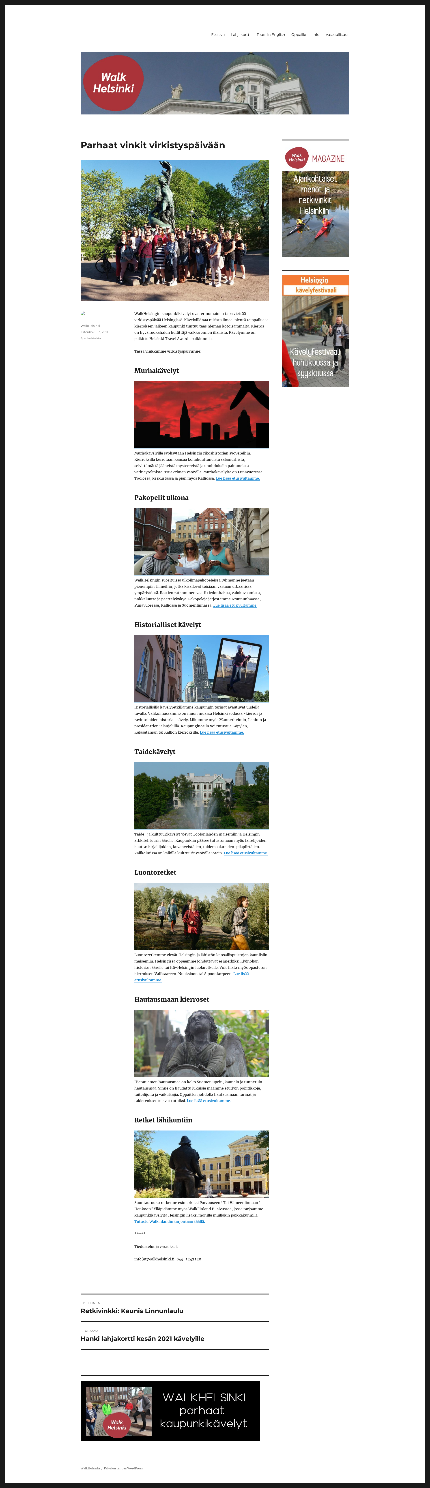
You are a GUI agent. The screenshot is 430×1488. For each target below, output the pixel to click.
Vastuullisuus (337, 34)
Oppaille (298, 34)
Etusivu (218, 34)
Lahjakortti (240, 34)
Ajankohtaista (91, 338)
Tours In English (271, 34)
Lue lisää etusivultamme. (238, 478)
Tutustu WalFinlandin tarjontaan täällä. (169, 1221)
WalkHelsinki (90, 325)
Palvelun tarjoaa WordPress (123, 1468)
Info (315, 34)
